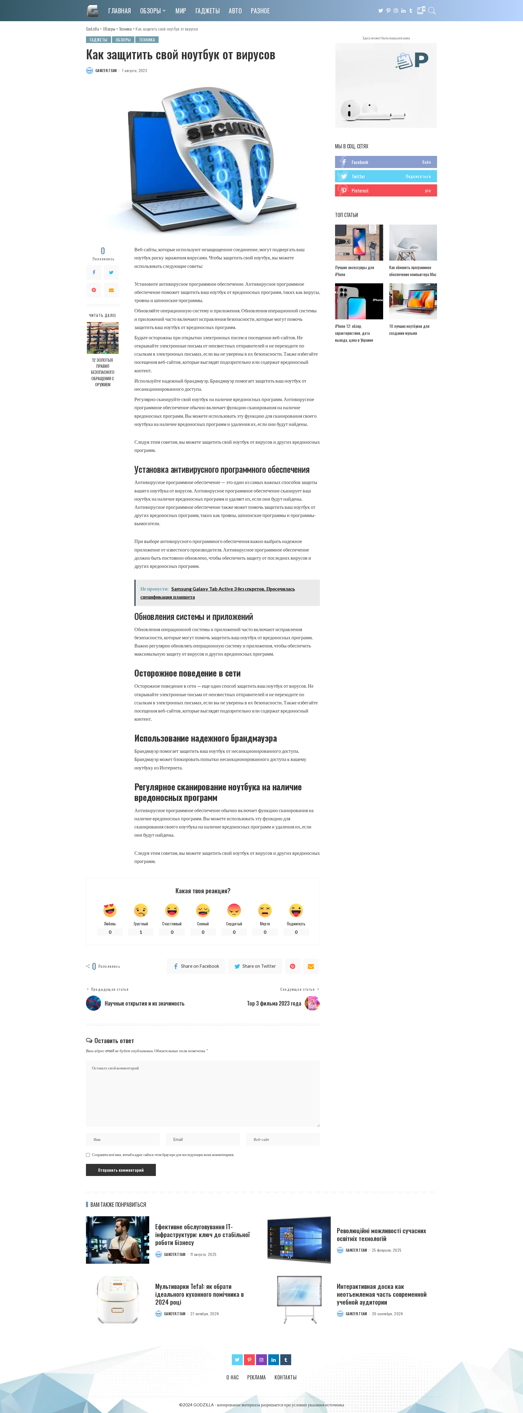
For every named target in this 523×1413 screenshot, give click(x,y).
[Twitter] (111, 272)
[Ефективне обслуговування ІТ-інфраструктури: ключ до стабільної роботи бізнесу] (117, 1240)
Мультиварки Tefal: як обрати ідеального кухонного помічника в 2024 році (199, 1294)
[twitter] (386, 176)
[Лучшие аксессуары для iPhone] (359, 243)
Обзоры (123, 39)
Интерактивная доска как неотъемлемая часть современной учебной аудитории (382, 1294)
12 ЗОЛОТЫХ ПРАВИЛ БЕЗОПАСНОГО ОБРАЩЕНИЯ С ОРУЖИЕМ (102, 372)
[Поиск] (432, 10)
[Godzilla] (92, 10)
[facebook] (386, 162)
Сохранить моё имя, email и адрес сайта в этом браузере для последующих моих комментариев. (163, 1154)
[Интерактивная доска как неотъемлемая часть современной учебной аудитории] (299, 1299)
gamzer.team (106, 70)
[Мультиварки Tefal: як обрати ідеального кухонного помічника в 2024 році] (117, 1299)
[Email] (111, 290)
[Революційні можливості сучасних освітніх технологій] (299, 1240)
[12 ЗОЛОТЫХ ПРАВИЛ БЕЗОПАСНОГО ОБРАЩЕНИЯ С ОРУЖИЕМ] (103, 338)
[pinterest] (386, 190)
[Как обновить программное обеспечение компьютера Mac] (413, 243)
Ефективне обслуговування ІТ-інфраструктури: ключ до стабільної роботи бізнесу (202, 1234)
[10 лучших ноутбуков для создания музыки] (413, 301)
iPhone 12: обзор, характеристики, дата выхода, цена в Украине (354, 333)
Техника (147, 39)
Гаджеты (98, 39)
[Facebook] (94, 272)
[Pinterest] (94, 290)
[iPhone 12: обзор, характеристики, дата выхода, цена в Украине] (359, 301)
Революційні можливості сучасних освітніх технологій (381, 1234)
